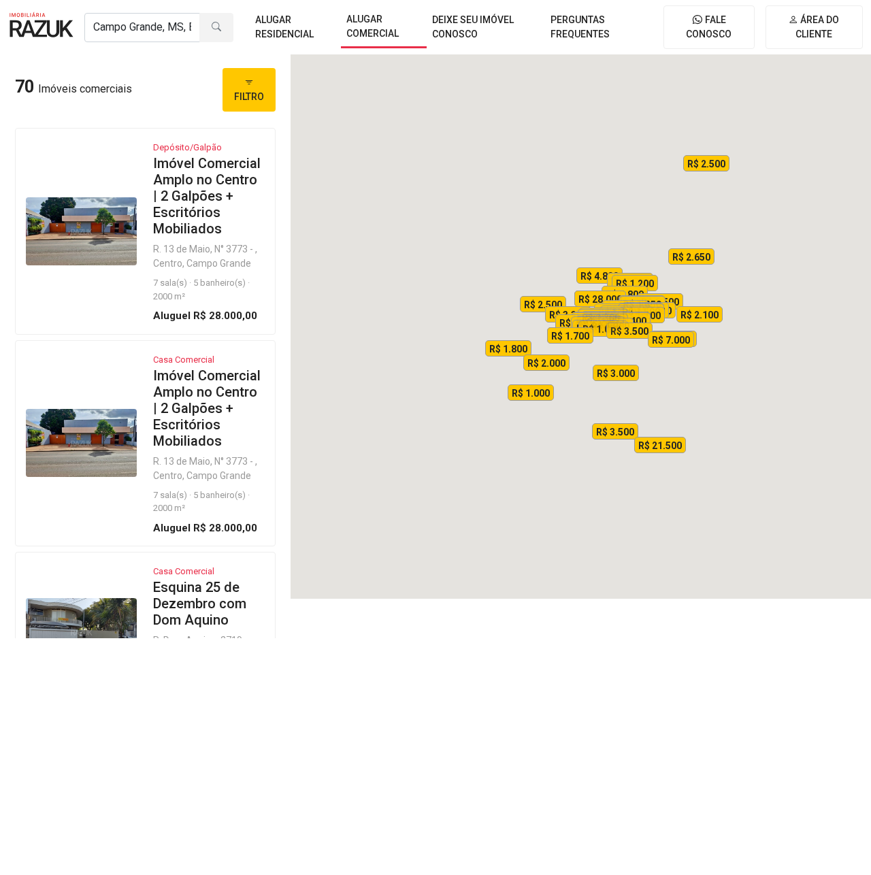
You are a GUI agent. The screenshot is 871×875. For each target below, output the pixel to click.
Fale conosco (709, 26)
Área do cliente (817, 26)
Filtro (249, 96)
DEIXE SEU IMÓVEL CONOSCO (473, 26)
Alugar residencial (284, 26)
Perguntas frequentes (580, 26)
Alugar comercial (372, 26)
